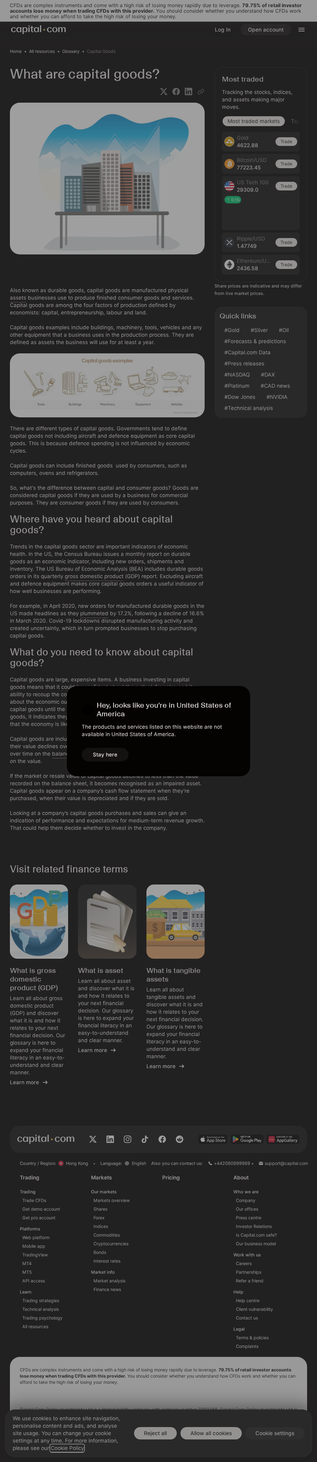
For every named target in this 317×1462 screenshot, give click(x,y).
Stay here (105, 755)
